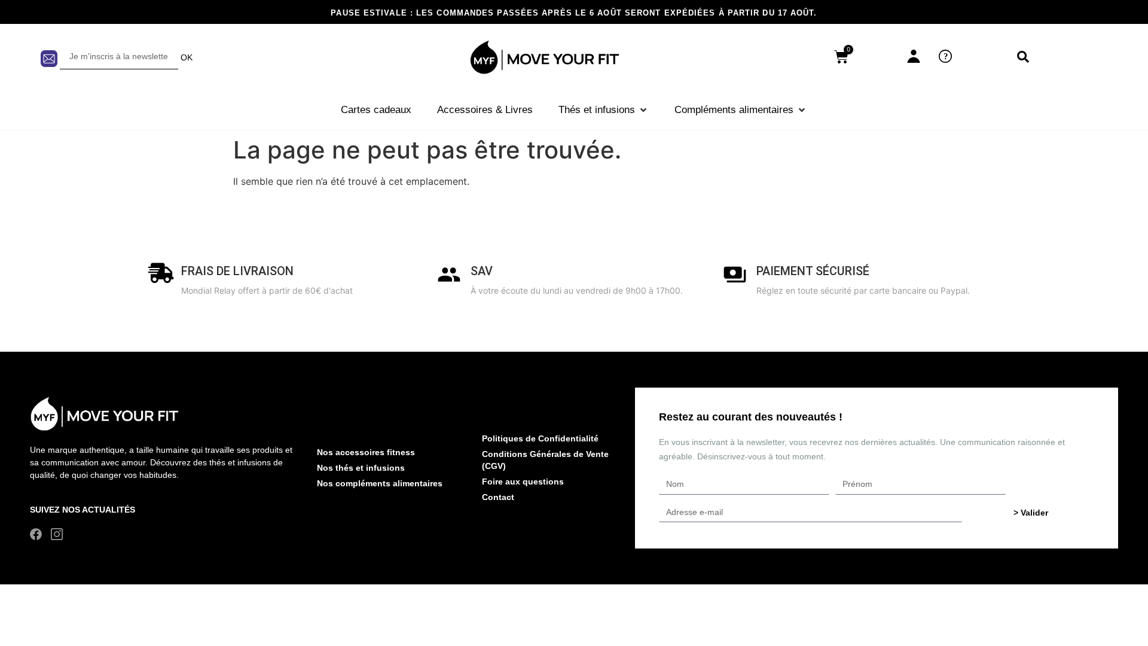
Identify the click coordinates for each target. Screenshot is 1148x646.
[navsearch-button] (1023, 57)
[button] (603, 110)
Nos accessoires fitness (366, 452)
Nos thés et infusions (361, 468)
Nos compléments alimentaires (379, 483)
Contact (498, 497)
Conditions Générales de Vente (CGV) (545, 460)
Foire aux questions (523, 481)
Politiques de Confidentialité (540, 438)
